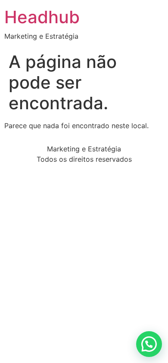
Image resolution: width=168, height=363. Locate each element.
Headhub (42, 17)
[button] (149, 344)
